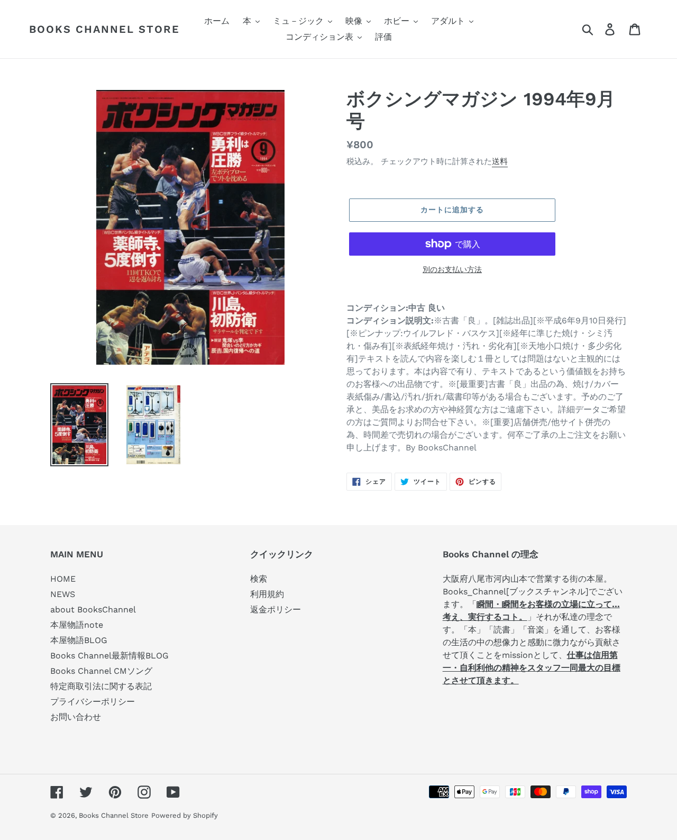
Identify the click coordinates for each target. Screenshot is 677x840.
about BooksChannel (93, 609)
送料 (500, 161)
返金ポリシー (275, 609)
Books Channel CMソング (101, 671)
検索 (258, 579)
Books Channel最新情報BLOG (109, 656)
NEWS (62, 594)
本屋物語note (76, 625)
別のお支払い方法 (452, 269)
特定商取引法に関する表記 (101, 686)
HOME (63, 579)
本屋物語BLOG (78, 640)
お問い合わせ (75, 717)
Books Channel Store (104, 29)
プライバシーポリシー (92, 702)
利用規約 (267, 594)
